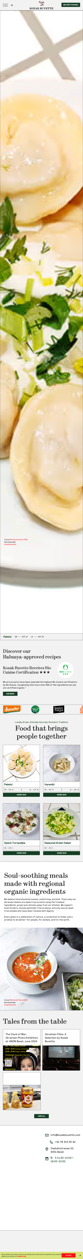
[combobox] (11, 5)
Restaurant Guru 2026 (18, 540)
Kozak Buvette (10, 544)
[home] (41, 5)
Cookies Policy (21, 1256)
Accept (68, 1255)
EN (12, 5)
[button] (5, 5)
